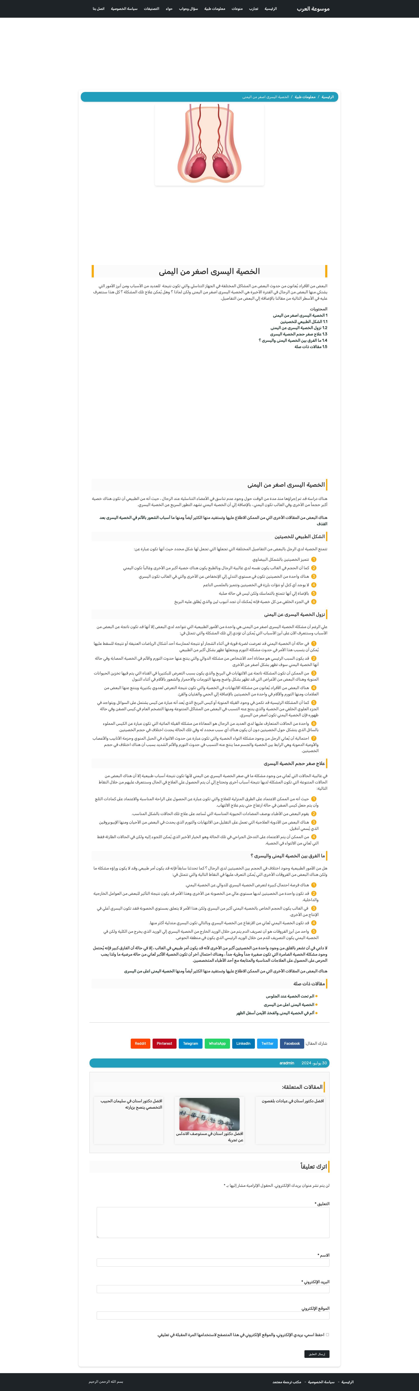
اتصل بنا (99, 9)
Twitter (267, 1043)
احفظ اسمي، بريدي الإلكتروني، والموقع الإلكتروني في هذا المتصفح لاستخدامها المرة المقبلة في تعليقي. (240, 1334)
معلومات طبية (214, 9)
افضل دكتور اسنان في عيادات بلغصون (293, 1101)
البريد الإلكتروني (315, 1281)
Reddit (140, 1043)
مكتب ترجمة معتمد (287, 1382)
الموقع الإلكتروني (316, 1308)
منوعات (237, 9)
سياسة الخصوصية (124, 9)
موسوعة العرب (313, 9)
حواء (169, 9)
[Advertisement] (209, 54)
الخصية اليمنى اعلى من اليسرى (149, 971)
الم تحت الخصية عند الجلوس (290, 996)
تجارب (253, 9)
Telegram (190, 1043)
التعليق (322, 1203)
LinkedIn (244, 1043)
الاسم (324, 1255)
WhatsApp (217, 1043)
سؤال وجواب (188, 9)
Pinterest (164, 1043)
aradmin (287, 1063)
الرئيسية (271, 9)
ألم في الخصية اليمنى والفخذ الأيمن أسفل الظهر (275, 1013)
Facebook (292, 1043)
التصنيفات (151, 9)
